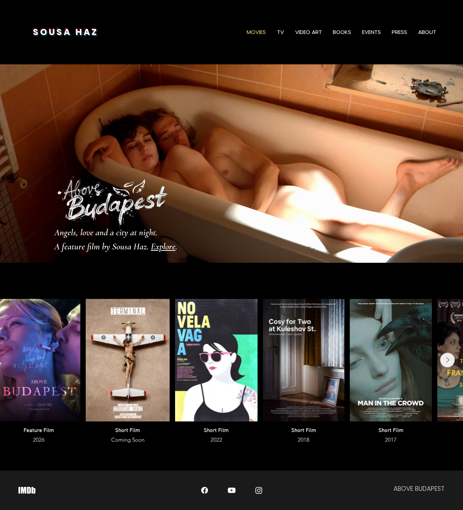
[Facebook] (204, 490)
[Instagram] (258, 490)
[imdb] (27, 490)
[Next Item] (447, 360)
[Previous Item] (15, 360)
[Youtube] (231, 490)
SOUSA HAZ (65, 32)
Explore (163, 246)
